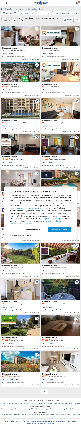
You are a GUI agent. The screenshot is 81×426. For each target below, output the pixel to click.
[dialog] (40, 213)
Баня (68, 414)
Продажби (26, 421)
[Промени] (32, 13)
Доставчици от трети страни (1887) (30, 208)
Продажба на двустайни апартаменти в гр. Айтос (18, 409)
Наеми (33, 421)
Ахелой (39, 414)
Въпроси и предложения (56, 421)
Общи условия (71, 421)
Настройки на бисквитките (55, 221)
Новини (7, 421)
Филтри (9, 13)
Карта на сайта (42, 421)
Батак (73, 414)
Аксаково (9, 414)
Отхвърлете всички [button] (33, 229)
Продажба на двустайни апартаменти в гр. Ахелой (53, 409)
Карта (69, 19)
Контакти (51, 423)
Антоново (16, 414)
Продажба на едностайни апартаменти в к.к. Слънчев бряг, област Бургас (26, 403)
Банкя (58, 414)
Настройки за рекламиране (52, 218)
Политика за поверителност (37, 423)
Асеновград (32, 414)
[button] (22, 235)
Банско (63, 414)
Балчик (52, 414)
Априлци (24, 414)
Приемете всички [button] (59, 229)
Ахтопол (46, 414)
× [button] (73, 189)
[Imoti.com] (2, 9)
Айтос (3, 414)
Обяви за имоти (16, 421)
